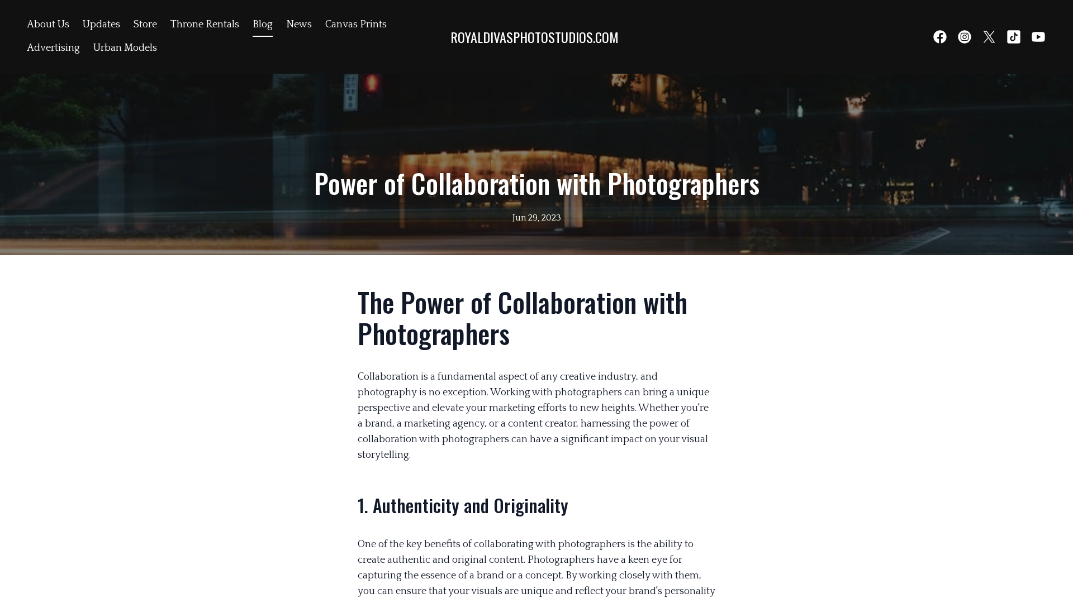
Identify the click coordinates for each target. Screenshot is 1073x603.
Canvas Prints (356, 24)
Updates (101, 24)
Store (145, 24)
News (299, 24)
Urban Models (125, 48)
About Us (48, 24)
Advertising (53, 48)
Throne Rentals (204, 24)
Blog (263, 24)
